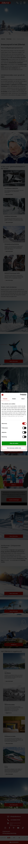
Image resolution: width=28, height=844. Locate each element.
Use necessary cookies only (14, 448)
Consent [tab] (5, 398)
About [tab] (23, 398)
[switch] (24, 428)
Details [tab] (14, 398)
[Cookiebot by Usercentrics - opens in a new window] (20, 395)
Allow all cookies (14, 443)
